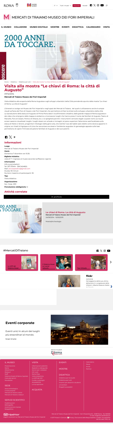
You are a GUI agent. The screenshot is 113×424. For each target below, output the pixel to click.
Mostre (55, 27)
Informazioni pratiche (39, 366)
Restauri (8, 372)
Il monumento (10, 390)
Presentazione (10, 366)
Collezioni (20, 27)
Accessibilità (36, 382)
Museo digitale (39, 27)
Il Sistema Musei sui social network (48, 266)
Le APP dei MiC (37, 378)
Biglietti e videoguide (40, 368)
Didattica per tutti (25, 82)
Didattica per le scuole (67, 378)
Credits (98, 417)
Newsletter (9, 380)
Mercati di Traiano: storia (13, 392)
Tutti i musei (64, 5)
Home (6, 82)
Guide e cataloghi (38, 380)
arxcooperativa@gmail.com (19, 169)
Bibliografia (9, 405)
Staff (6, 374)
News (88, 364)
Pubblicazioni (10, 403)
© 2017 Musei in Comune (58, 417)
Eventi (65, 27)
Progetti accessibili (66, 387)
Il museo (6, 27)
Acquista (76, 5)
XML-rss (107, 419)
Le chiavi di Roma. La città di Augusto (65, 212)
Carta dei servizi (10, 378)
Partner (88, 369)
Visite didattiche (38, 376)
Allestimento (9, 370)
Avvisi (88, 366)
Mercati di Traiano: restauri (14, 395)
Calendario (93, 27)
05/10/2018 (97, 283)
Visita (106, 27)
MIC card (35, 372)
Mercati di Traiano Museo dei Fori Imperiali (53, 17)
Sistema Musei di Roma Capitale (16, 376)
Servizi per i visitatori (39, 370)
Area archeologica (11, 388)
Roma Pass (36, 374)
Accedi (85, 5)
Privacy (71, 417)
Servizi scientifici (15, 400)
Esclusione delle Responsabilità (85, 417)
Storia (7, 368)
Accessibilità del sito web (103, 418)
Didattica (78, 27)
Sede (7, 386)
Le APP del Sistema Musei (13, 267)
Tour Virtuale (82, 268)
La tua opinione (37, 384)
